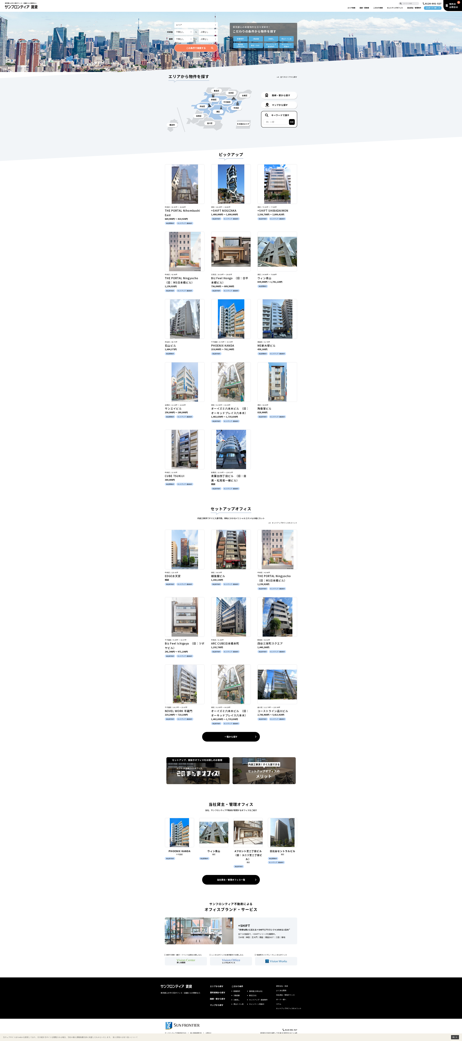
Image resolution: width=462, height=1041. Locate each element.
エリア (351, 8)
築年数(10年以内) (255, 991)
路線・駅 (364, 8)
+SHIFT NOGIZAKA (224, 210)
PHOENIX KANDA (222, 345)
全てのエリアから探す (288, 77)
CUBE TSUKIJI (174, 476)
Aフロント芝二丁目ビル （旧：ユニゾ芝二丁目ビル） (249, 855)
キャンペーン (287, 45)
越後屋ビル (218, 576)
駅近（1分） (255, 45)
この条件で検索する (196, 47)
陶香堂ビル (264, 408)
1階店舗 (256, 39)
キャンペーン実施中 (256, 1004)
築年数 (240, 45)
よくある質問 (281, 990)
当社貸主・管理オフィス (285, 995)
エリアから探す (216, 986)
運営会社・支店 (282, 986)
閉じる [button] (454, 1037)
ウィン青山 (264, 278)
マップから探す (216, 1005)
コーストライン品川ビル (272, 711)
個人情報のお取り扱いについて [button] (125, 1037)
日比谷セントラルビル (282, 851)
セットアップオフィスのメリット (284, 523)
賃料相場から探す (217, 992)
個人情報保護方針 (196, 1033)
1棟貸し (271, 39)
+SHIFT (244, 925)
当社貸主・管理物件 (414, 8)
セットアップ (395, 8)
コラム (278, 1004)
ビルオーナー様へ (431, 8)
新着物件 (240, 39)
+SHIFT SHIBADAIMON (272, 210)
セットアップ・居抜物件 (258, 999)
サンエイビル (173, 408)
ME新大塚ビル (266, 345)
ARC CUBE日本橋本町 (225, 643)
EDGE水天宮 (173, 576)
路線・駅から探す (217, 998)
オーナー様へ (281, 999)
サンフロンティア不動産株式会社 (175, 1033)
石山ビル (170, 345)
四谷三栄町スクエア (270, 643)
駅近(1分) (252, 995)
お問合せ (208, 1033)
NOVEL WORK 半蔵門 (178, 711)
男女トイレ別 (286, 39)
